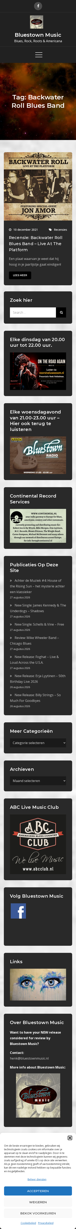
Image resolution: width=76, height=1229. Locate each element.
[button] (70, 1138)
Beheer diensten (37, 1179)
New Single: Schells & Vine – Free (39, 624)
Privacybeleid (46, 1223)
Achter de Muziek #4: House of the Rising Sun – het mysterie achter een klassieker (37, 586)
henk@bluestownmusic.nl (29, 1058)
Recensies (60, 230)
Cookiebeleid (28, 1223)
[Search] (61, 312)
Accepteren (38, 1191)
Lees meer (20, 275)
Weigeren (38, 1202)
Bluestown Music (38, 35)
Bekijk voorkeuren (38, 1213)
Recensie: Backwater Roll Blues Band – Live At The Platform (36, 243)
